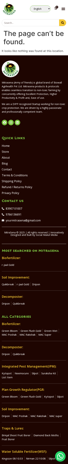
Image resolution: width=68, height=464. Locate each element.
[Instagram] (11, 122)
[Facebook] (4, 122)
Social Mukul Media (47, 235)
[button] (63, 9)
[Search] (62, 22)
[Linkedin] (17, 122)
